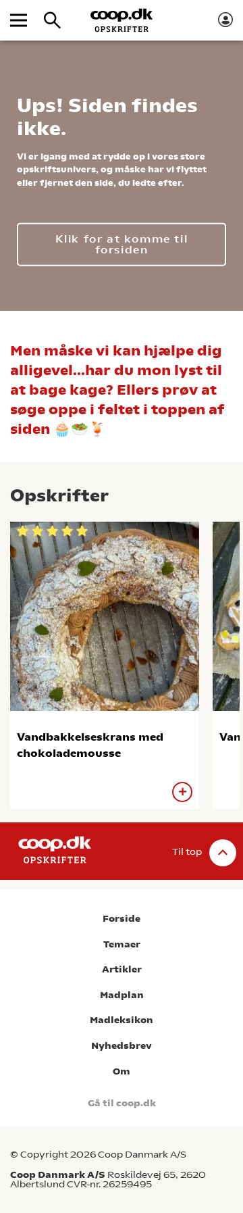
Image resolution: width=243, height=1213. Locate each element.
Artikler (122, 969)
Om (121, 1071)
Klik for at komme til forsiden (121, 243)
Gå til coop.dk (122, 1103)
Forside (121, 918)
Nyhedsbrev (121, 1045)
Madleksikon (121, 1020)
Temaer (121, 944)
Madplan (122, 995)
